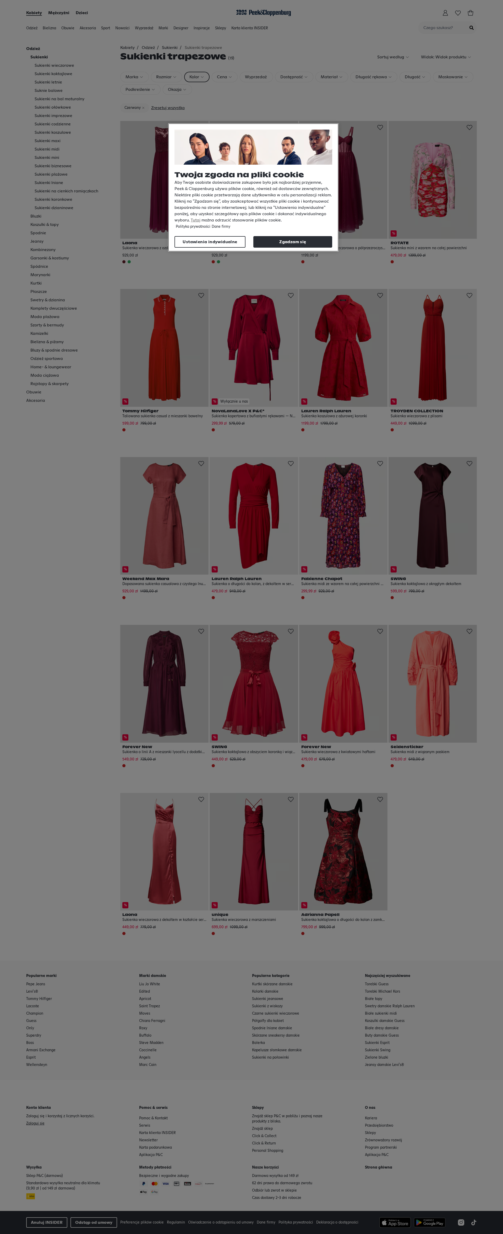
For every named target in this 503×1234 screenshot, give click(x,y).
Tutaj (195, 220)
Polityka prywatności (193, 227)
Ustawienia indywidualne (210, 242)
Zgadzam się (292, 242)
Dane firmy (221, 227)
